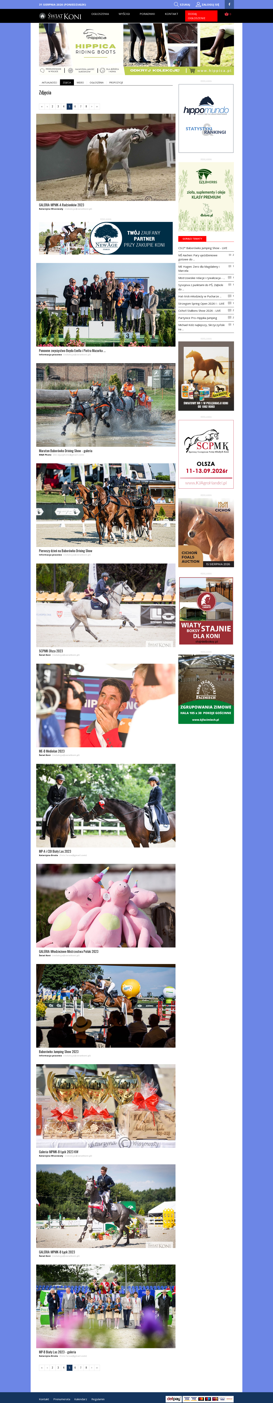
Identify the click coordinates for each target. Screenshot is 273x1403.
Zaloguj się (210, 4)
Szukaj (185, 4)
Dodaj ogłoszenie (196, 16)
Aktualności (49, 82)
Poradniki (147, 14)
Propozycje (116, 82)
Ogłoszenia (100, 14)
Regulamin (98, 1399)
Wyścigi (124, 14)
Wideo (80, 82)
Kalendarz (80, 1399)
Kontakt (171, 14)
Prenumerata (61, 1399)
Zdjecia (67, 82)
